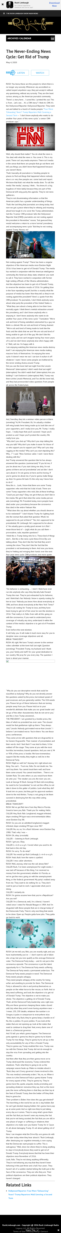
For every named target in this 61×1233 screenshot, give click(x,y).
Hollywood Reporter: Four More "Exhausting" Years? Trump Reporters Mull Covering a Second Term (30, 1194)
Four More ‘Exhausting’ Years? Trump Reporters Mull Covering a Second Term (29, 112)
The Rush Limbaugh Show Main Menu (22, 13)
